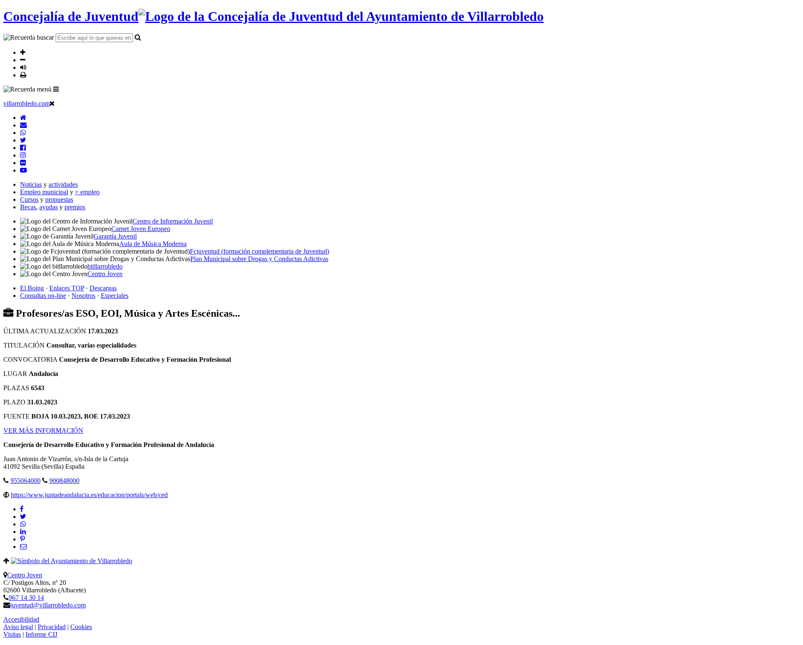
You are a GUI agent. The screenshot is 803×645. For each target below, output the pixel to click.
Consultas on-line (43, 295)
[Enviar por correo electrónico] (23, 546)
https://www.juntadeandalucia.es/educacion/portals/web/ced (89, 494)
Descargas (103, 288)
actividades (63, 184)
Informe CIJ (41, 634)
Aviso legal (18, 626)
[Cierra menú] (52, 103)
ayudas (48, 207)
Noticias (31, 184)
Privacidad (52, 626)
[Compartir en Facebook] (21, 509)
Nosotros (83, 295)
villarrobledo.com (26, 103)
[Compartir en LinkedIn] (23, 531)
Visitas (12, 634)
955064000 (25, 480)
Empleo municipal (44, 192)
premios (74, 207)
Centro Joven (24, 575)
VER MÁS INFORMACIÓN (43, 430)
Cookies (81, 626)
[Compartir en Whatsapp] (23, 524)
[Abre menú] (56, 89)
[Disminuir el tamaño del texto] (23, 59)
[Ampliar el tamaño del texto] (23, 52)
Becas (28, 207)
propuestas (59, 199)
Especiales (114, 295)
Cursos (29, 199)
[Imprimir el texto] (23, 74)
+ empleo (87, 192)
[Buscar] (138, 37)
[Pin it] (22, 539)
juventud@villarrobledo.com (48, 605)
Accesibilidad (21, 619)
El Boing (32, 288)
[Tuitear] (23, 516)
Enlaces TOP (66, 288)
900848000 (64, 480)
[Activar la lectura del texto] (23, 67)
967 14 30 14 (26, 597)
